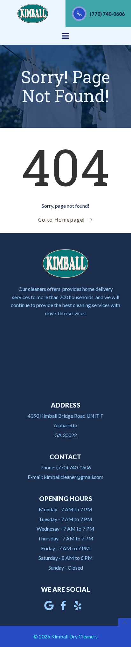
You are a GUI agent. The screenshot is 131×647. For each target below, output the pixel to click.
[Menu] (65, 36)
